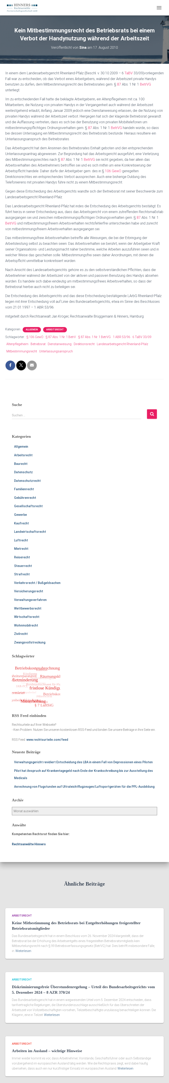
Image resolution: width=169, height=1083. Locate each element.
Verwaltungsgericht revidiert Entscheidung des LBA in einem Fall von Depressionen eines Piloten (83, 762)
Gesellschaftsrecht (28, 506)
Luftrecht (21, 540)
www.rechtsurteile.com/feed (47, 739)
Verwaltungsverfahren (30, 600)
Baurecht (21, 464)
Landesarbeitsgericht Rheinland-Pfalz (122, 344)
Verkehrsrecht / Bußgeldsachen (37, 583)
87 (119, 84)
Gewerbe (20, 514)
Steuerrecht (23, 566)
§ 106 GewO (34, 337)
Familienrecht (24, 489)
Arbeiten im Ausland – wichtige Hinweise (47, 1051)
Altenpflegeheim (17, 344)
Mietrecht (21, 548)
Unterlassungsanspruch (56, 351)
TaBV (129, 73)
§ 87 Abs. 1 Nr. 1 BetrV (61, 337)
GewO (116, 171)
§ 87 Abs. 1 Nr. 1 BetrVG (94, 337)
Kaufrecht (21, 523)
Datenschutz (23, 472)
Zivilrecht (21, 634)
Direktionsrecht (84, 344)
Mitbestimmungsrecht (21, 351)
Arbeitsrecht (55, 329)
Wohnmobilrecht (26, 625)
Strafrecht (22, 574)
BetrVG (145, 84)
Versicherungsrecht (28, 591)
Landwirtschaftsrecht (30, 531)
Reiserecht (22, 557)
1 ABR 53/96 (121, 337)
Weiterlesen (23, 951)
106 (108, 171)
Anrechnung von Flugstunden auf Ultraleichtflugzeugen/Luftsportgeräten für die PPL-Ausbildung (84, 786)
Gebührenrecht (25, 497)
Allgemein (32, 329)
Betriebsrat (38, 344)
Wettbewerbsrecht (27, 608)
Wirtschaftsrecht (26, 617)
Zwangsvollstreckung (29, 642)
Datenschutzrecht (27, 481)
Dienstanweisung (60, 344)
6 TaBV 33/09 (141, 337)
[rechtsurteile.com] (23, 7)
